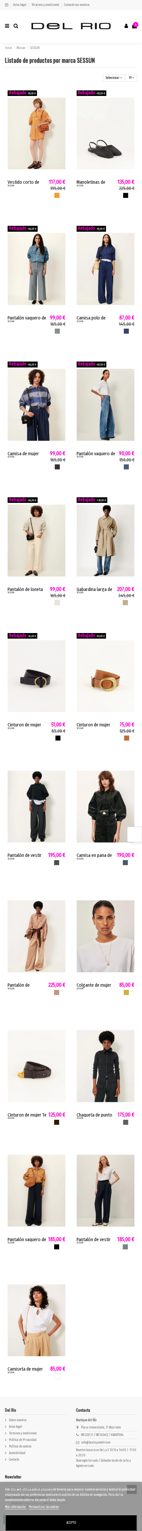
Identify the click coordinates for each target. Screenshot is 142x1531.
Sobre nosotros (17, 1420)
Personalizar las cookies (44, 1507)
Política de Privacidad (23, 1440)
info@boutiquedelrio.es (95, 1443)
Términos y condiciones (45, 5)
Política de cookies (20, 1447)
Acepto (71, 1523)
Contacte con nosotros (76, 5)
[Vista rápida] (61, 109)
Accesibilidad (17, 1453)
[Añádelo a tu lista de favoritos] (61, 98)
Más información (15, 1507)
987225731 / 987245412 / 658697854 (102, 1435)
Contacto (14, 1460)
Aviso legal (20, 5)
